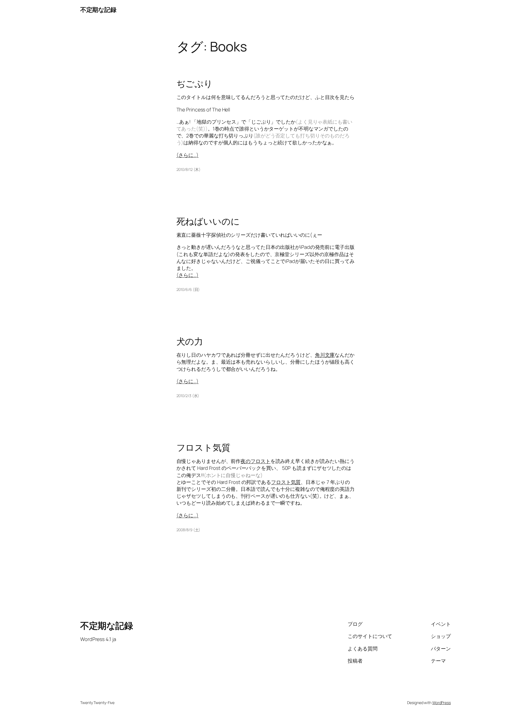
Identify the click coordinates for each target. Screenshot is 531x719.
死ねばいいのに (208, 221)
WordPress (441, 702)
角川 (320, 354)
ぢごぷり (194, 83)
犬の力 (189, 341)
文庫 (330, 354)
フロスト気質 (203, 447)
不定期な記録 (98, 10)
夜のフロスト (255, 461)
